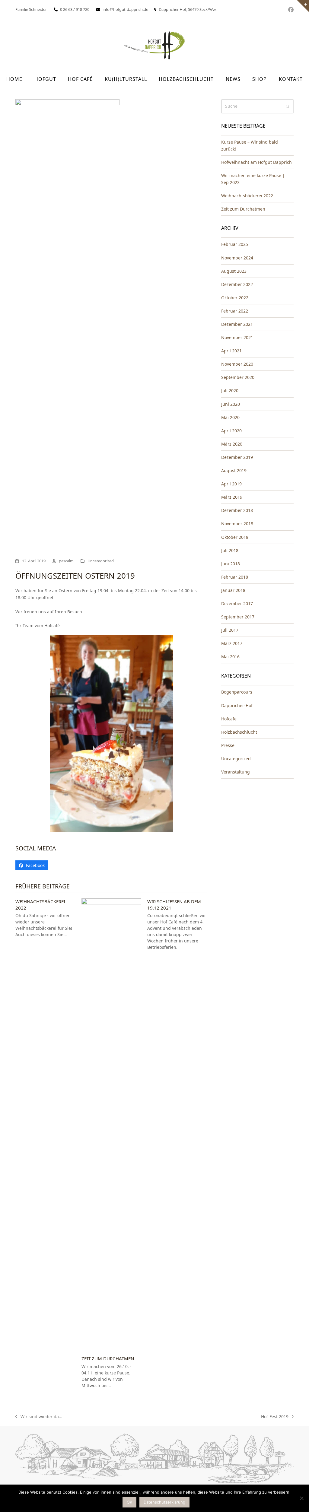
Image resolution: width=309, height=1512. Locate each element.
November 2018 (237, 523)
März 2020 (231, 444)
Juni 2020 (230, 404)
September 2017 (237, 617)
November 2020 (237, 364)
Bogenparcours (236, 692)
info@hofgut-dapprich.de (125, 9)
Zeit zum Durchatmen (107, 1358)
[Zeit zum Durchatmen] (111, 1124)
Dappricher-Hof (237, 705)
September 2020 (237, 377)
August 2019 (234, 470)
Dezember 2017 (237, 603)
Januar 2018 (233, 590)
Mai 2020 (230, 417)
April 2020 (231, 431)
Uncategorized (101, 561)
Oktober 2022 (234, 297)
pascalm (66, 561)
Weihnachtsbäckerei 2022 (247, 196)
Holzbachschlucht (239, 732)
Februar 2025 (234, 244)
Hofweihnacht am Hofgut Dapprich (256, 162)
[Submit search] (287, 106)
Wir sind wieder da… (38, 1417)
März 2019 (231, 497)
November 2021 (237, 337)
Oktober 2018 (234, 537)
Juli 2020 (229, 390)
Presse (227, 745)
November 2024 (237, 258)
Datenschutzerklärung (164, 1502)
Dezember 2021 (237, 324)
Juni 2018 (230, 564)
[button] (31, 865)
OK (129, 1502)
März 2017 (231, 643)
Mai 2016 (230, 656)
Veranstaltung (235, 772)
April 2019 (231, 484)
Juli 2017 (229, 630)
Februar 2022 (234, 311)
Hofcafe (229, 719)
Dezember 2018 (237, 510)
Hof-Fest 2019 (274, 1417)
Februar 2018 (234, 577)
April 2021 (231, 351)
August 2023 (234, 271)
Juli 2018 (229, 550)
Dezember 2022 (237, 284)
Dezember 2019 (237, 457)
